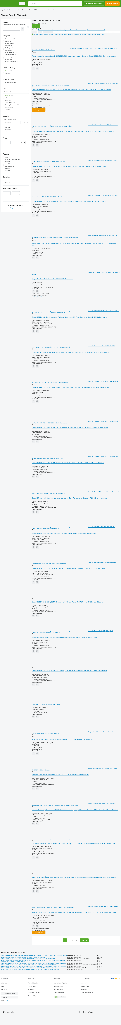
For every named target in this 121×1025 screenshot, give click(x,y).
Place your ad (39, 110)
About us (4, 983)
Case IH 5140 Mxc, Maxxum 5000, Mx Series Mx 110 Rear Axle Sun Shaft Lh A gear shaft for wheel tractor (33, 960)
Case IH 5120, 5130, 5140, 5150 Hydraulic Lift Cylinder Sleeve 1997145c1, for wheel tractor (28, 964)
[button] (33, 68)
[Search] (30, 3)
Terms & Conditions (34, 983)
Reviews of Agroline (34, 992)
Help (2, 986)
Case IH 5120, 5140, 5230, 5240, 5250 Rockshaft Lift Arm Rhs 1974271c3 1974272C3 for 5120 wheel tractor (70, 428)
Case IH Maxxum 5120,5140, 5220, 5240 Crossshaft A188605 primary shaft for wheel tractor (64, 637)
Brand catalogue (33, 996)
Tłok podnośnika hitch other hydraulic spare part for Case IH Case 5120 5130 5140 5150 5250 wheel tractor (33, 963)
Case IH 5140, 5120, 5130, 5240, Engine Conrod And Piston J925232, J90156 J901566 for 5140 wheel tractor (70, 387)
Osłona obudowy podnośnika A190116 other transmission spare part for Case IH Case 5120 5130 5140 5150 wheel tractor (75, 810)
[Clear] (28, 27)
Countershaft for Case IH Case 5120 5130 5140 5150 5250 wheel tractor (23, 957)
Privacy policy (32, 986)
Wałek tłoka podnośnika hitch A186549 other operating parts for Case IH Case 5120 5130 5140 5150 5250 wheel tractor (74, 877)
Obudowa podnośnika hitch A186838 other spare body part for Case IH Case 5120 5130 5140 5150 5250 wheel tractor (73, 843)
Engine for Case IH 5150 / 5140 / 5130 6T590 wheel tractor (52, 279)
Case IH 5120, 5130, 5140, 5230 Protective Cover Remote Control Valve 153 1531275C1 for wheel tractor (69, 201)
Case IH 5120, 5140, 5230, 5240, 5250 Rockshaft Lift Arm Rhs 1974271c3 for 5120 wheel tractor (30, 969)
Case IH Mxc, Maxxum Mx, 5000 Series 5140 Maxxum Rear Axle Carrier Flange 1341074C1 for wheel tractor (70, 352)
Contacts (4, 989)
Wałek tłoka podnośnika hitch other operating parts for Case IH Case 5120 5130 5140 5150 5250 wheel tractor (34, 966)
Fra (7, 1000)
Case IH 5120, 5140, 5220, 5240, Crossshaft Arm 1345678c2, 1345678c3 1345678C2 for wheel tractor (68, 463)
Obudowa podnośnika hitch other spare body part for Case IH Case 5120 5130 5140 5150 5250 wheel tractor (34, 955)
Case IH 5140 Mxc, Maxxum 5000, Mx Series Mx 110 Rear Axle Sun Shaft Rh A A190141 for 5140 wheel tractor (71, 90)
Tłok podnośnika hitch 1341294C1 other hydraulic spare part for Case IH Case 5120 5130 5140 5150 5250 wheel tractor (74, 912)
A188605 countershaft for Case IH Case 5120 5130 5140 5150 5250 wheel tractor (60, 775)
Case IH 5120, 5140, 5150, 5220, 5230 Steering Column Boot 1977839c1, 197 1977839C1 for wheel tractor (69, 671)
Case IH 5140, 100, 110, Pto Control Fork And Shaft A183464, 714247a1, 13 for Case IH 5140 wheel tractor (69, 317)
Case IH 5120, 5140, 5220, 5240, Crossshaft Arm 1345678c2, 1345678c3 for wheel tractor (28, 958)
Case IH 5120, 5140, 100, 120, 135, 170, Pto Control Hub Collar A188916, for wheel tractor (64, 533)
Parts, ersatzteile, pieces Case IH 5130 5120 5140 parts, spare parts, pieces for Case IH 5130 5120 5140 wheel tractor (74, 56)
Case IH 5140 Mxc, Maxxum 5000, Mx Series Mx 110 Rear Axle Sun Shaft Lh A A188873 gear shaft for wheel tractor (73, 131)
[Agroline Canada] (9, 3)
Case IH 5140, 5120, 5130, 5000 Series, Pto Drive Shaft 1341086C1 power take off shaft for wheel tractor (69, 166)
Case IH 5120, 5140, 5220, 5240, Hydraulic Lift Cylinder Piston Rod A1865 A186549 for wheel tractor (67, 602)
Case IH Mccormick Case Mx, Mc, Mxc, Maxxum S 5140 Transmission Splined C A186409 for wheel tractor (70, 498)
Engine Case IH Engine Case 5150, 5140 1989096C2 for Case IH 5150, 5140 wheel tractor (64, 739)
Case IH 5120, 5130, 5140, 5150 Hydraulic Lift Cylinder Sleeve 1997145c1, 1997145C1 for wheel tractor (68, 568)
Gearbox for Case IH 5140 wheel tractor (46, 704)
